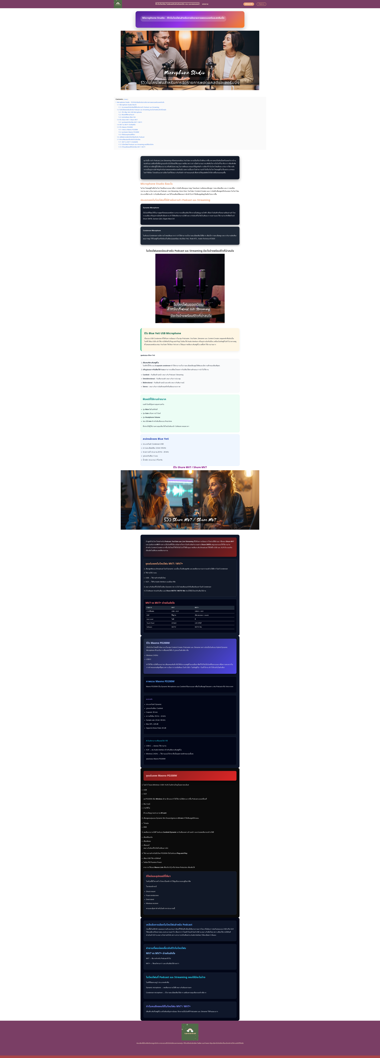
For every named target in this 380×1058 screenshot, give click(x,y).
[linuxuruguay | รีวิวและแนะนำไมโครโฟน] (133, 4)
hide (125, 99)
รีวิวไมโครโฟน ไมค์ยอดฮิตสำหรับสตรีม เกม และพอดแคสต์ (177, 4)
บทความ (205, 4)
